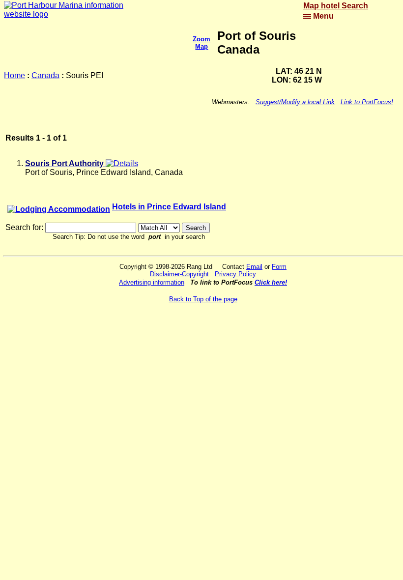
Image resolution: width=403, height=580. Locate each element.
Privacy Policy (235, 274)
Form (279, 266)
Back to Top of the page (203, 299)
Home (14, 75)
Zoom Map (201, 42)
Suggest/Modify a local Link (295, 102)
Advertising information (151, 282)
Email (254, 266)
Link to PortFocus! (367, 102)
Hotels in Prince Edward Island (169, 207)
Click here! (271, 282)
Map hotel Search (335, 5)
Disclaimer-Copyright (179, 274)
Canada (45, 75)
